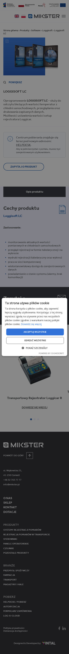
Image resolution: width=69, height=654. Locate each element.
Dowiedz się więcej (31, 324)
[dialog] (34, 327)
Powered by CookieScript (51, 353)
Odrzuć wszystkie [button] (35, 340)
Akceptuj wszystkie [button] (35, 331)
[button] (34, 348)
